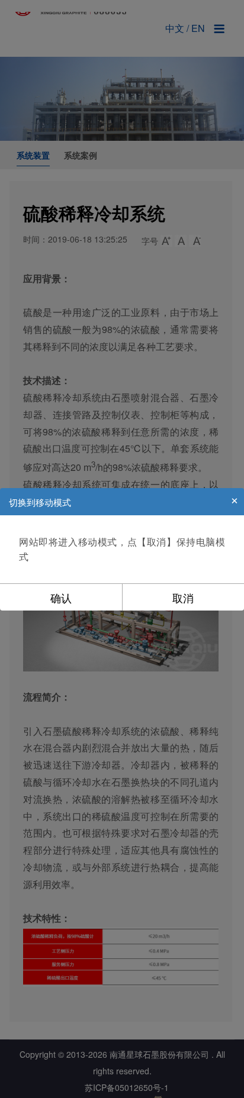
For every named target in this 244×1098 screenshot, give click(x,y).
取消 (183, 597)
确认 (61, 597)
